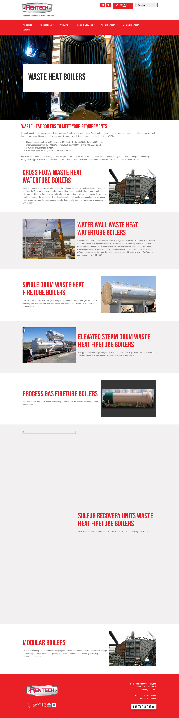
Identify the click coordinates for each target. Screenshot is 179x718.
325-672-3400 (150, 695)
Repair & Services (84, 25)
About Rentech (108, 25)
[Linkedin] (108, 5)
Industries (27, 25)
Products (63, 25)
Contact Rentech (131, 25)
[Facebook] (102, 5)
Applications (46, 25)
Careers (26, 30)
